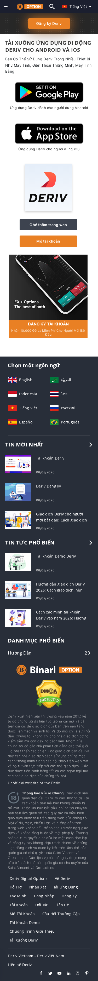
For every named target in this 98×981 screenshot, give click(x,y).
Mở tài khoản (48, 241)
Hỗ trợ (16, 887)
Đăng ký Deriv (49, 23)
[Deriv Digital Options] (49, 674)
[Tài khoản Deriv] (18, 463)
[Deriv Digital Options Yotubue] (56, 974)
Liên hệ (62, 904)
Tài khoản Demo (24, 922)
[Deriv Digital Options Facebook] (38, 974)
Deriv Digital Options (29, 878)
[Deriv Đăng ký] (18, 491)
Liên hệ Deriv (20, 964)
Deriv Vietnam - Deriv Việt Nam (36, 955)
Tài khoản (19, 904)
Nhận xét (37, 887)
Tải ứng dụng (66, 887)
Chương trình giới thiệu (32, 931)
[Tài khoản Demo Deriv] (18, 561)
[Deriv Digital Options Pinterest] (84, 974)
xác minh (18, 895)
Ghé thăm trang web (48, 224)
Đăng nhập (44, 895)
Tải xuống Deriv (24, 940)
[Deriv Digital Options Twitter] (47, 974)
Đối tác (41, 904)
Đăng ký (69, 895)
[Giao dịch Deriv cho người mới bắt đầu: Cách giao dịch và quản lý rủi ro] (18, 519)
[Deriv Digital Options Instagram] (75, 974)
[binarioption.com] (28, 6)
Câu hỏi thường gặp (61, 913)
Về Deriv (62, 878)
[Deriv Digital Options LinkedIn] (66, 974)
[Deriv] (48, 209)
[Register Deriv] (48, 287)
